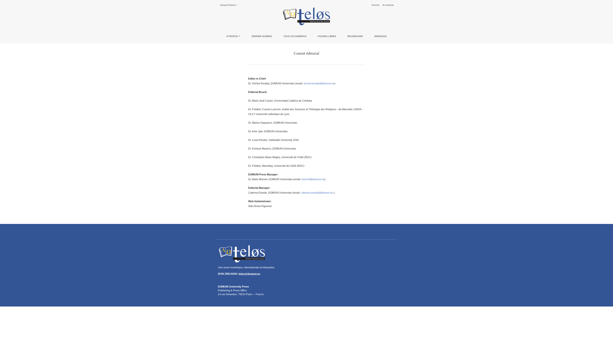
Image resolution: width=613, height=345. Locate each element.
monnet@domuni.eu (313, 179)
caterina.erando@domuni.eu (317, 192)
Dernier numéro (262, 36)
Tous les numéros (294, 36)
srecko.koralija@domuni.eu (318, 83)
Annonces (380, 36)
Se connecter (388, 5)
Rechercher (355, 36)
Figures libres (327, 36)
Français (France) (229, 5)
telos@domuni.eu (249, 273)
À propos (232, 36)
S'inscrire (375, 5)
